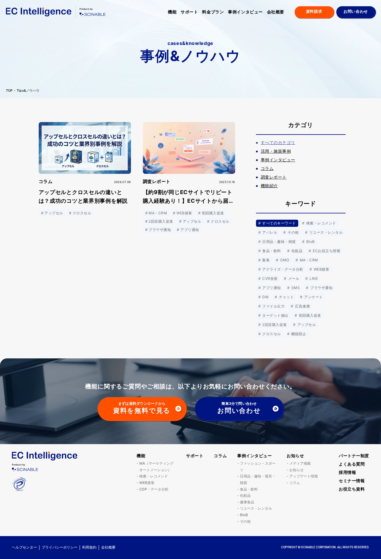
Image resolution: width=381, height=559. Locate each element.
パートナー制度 (354, 455)
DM (264, 297)
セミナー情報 (352, 480)
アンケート (313, 297)
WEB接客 (321, 269)
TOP (9, 90)
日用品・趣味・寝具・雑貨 (258, 479)
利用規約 (89, 547)
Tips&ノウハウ (28, 90)
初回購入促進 (309, 315)
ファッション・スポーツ (258, 466)
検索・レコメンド (320, 223)
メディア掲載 (300, 463)
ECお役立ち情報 (326, 251)
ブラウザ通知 (320, 287)
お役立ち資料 (352, 488)
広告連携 (302, 306)
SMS (295, 287)
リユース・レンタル (325, 232)
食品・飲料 (271, 251)
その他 (293, 232)
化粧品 (296, 251)
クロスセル (271, 334)
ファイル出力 (273, 306)
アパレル (269, 232)
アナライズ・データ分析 (282, 269)
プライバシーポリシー (59, 547)
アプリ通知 (271, 287)
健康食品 (247, 502)
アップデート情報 (303, 476)
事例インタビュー (245, 11)
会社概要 (275, 11)
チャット (286, 297)
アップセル (306, 324)
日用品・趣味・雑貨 (278, 241)
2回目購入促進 (274, 324)
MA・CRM (308, 260)
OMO (284, 260)
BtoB (310, 241)
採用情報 (347, 472)
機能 (172, 11)
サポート (189, 11)
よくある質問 (352, 463)
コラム (220, 455)
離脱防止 (298, 334)
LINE (313, 278)
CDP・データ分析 (153, 489)
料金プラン (213, 11)
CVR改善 (269, 278)
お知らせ (295, 455)
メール (293, 278)
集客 (265, 260)
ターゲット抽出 (274, 315)
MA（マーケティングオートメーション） (156, 466)
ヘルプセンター (24, 547)
